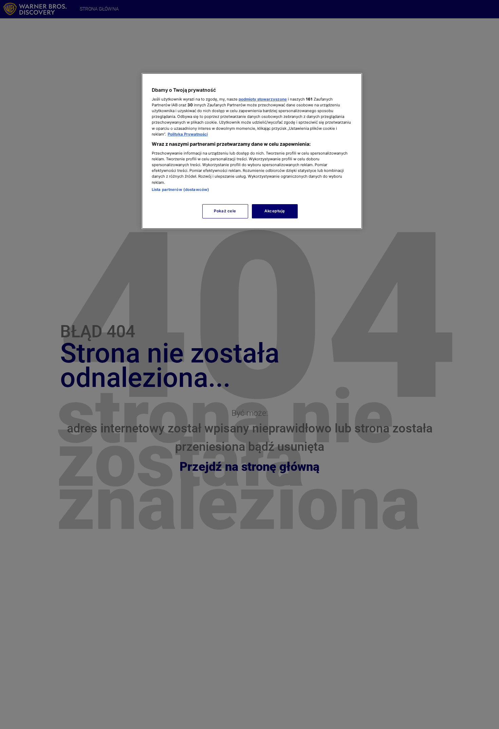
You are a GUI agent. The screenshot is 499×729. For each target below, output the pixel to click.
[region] (252, 151)
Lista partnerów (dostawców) (180, 189)
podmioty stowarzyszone (263, 99)
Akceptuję (274, 211)
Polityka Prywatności (188, 134)
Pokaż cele (225, 211)
